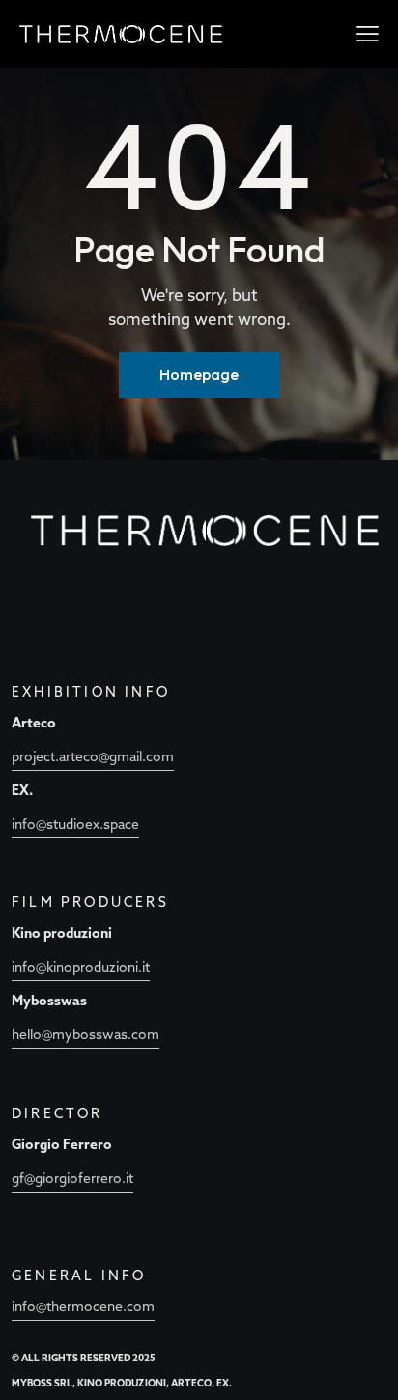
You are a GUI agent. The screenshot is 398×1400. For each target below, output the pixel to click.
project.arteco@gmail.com (93, 756)
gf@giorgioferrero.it (72, 1178)
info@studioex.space (75, 824)
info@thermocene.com (83, 1306)
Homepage (199, 374)
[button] (367, 32)
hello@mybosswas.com (85, 1034)
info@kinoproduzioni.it (81, 966)
